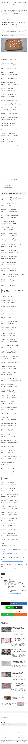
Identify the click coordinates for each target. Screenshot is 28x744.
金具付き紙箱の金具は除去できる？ (11, 181)
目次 (12, 179)
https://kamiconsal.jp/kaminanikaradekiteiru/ (12, 561)
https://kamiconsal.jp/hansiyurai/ (10, 553)
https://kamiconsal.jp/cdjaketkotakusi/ (11, 568)
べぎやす (10, 579)
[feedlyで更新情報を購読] (9, 596)
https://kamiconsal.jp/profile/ (15, 593)
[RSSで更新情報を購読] (11, 596)
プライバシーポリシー (7, 735)
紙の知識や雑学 (7, 732)
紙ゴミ (4, 574)
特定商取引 (20, 735)
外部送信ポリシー (7, 737)
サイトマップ (7, 734)
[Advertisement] (14, 160)
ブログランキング (21, 734)
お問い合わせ (21, 732)
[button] (18, 607)
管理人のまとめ (8, 187)
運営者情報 (20, 737)
